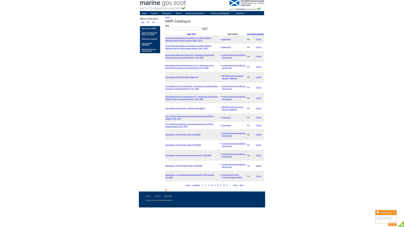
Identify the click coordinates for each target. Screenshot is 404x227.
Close (394, 212)
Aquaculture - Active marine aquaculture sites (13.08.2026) (188, 155)
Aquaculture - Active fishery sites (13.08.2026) (183, 145)
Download (251, 34)
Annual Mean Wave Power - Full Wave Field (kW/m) (185, 108)
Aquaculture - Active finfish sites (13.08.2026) (183, 134)
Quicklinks (239, 13)
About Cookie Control (377, 212)
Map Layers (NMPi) (149, 28)
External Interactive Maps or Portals (149, 34)
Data (153, 22)
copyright (260, 34)
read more (392, 224)
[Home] (163, 5)
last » (242, 185)
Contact (157, 196)
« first (188, 185)
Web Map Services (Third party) (149, 50)
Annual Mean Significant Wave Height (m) (181, 77)
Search (178, 13)
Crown (258, 39)
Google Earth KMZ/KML (147, 44)
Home (167, 17)
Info (148, 22)
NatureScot (226, 39)
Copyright (168, 196)
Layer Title (191, 34)
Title (167, 26)
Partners (154, 13)
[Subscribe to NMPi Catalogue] (166, 190)
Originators (166, 13)
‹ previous (196, 185)
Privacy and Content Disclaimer (159, 200)
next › (235, 185)
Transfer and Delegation (219, 13)
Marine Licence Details (194, 13)
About (148, 196)
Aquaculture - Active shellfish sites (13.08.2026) (183, 166)
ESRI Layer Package (149, 39)
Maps (143, 22)
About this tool (391, 221)
